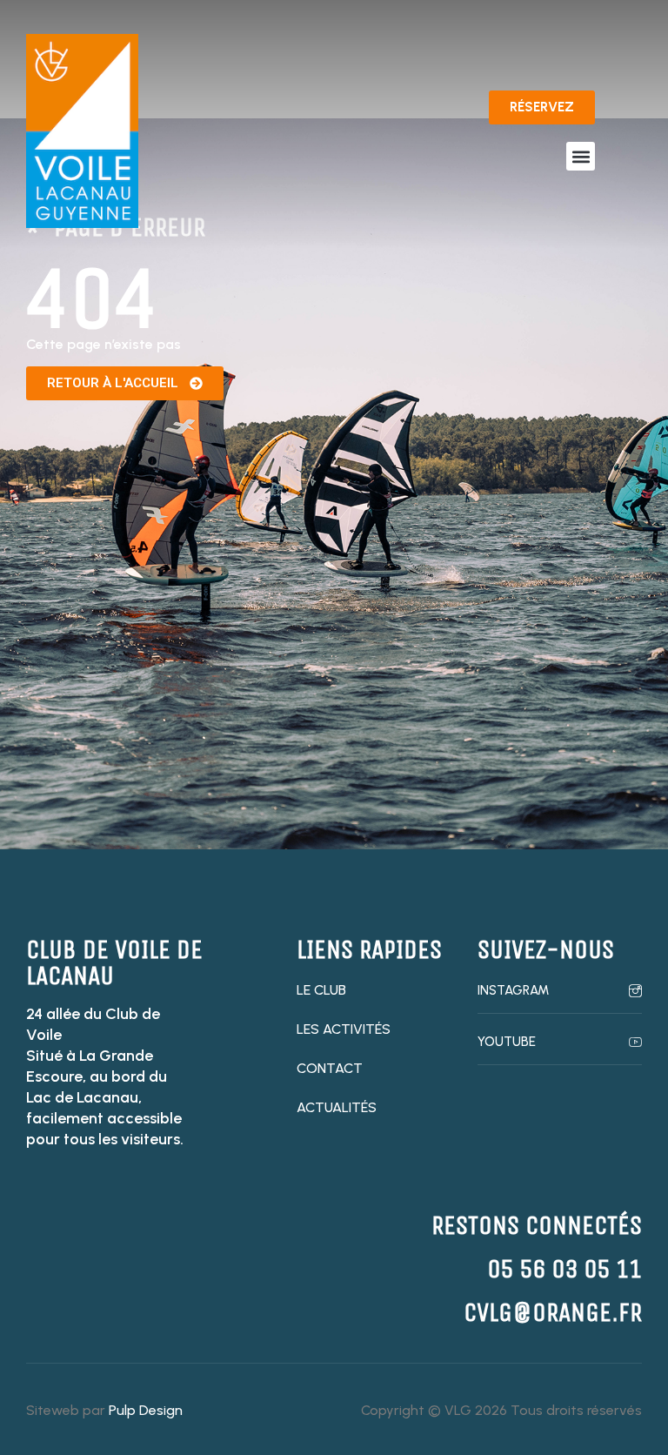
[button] (580, 156)
